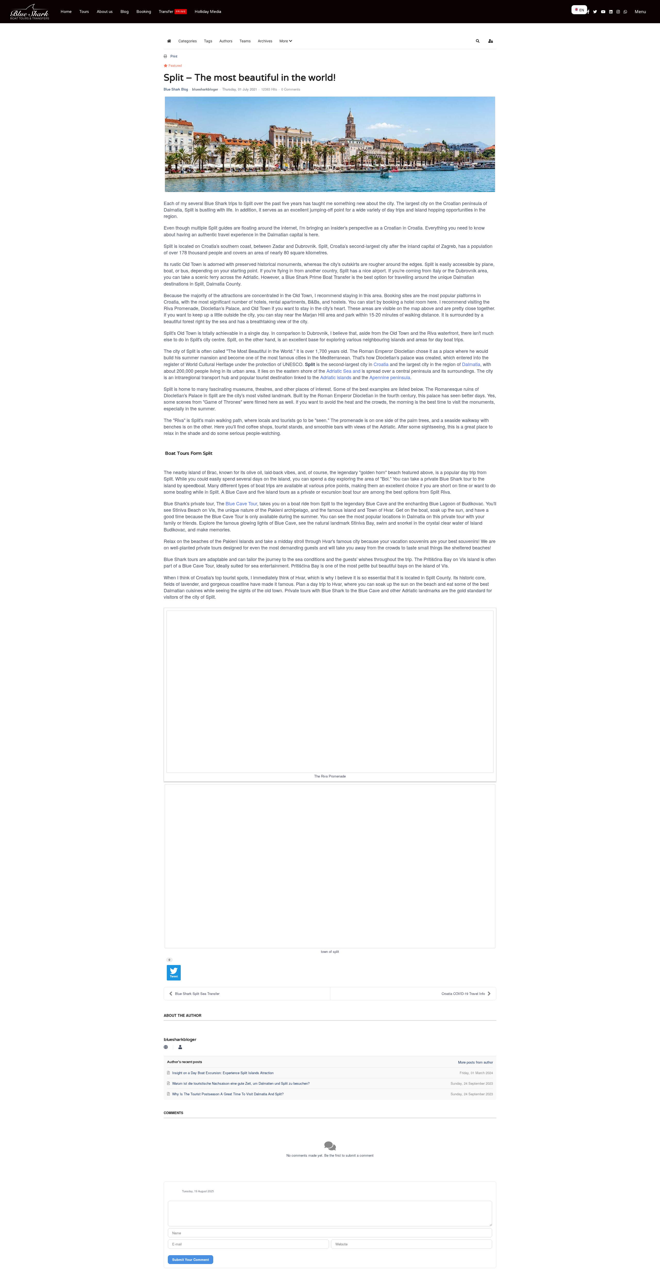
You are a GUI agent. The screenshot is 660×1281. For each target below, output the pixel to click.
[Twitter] (595, 11)
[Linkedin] (611, 11)
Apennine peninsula (389, 377)
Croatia (381, 364)
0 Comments (290, 89)
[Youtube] (603, 11)
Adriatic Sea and (343, 370)
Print (173, 56)
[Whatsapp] (625, 11)
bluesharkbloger (205, 89)
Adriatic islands (335, 377)
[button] (285, 41)
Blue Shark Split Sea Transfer (197, 993)
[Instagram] (618, 11)
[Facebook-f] (588, 11)
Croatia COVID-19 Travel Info (463, 993)
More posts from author (475, 1062)
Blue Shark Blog (176, 89)
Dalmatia (471, 364)
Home (66, 11)
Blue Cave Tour (241, 503)
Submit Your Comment (190, 1259)
